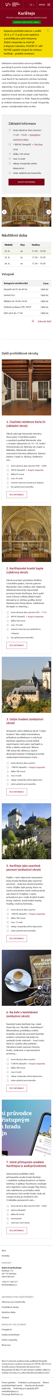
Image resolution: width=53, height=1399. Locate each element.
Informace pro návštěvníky (13, 1301)
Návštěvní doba (8, 1312)
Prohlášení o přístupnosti (29, 1382)
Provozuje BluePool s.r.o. (12, 1394)
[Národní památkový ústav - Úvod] (12, 4)
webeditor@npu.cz (10, 1391)
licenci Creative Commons (20, 1363)
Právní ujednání (9, 1382)
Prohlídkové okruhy (10, 1307)
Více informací (16, 494)
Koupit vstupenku (26, 182)
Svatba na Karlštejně (11, 1334)
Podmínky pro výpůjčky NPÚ (26, 1388)
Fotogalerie (7, 1329)
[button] (4, 212)
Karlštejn (26, 13)
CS (31, 4)
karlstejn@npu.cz (9, 1284)
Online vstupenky (9, 1339)
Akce (4, 1250)
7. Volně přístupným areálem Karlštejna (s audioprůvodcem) (26, 1164)
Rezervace (6, 1345)
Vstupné (5, 1317)
